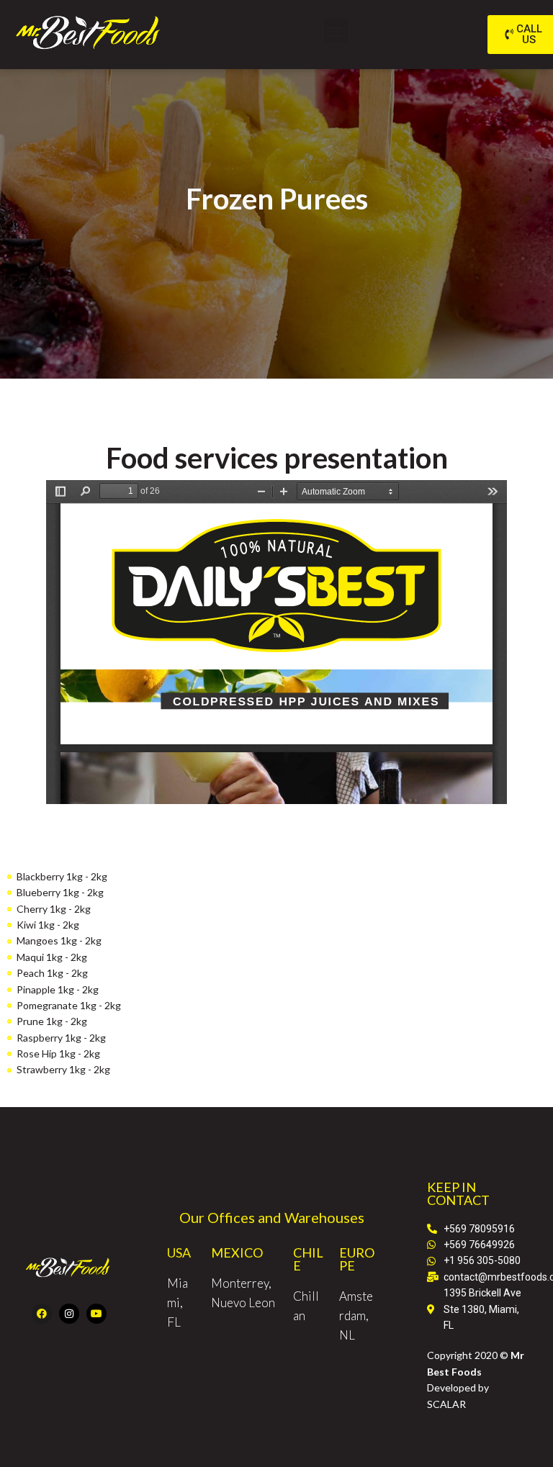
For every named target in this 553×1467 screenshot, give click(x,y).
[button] (336, 30)
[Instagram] (69, 1314)
